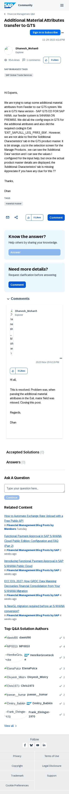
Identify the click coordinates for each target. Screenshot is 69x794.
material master (13, 203)
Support (52, 775)
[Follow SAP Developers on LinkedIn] (44, 745)
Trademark (17, 775)
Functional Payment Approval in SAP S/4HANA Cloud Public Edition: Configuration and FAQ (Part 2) (33, 541)
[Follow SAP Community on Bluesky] (31, 745)
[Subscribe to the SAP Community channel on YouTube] (37, 745)
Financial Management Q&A (21, 14)
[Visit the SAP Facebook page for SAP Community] (25, 745)
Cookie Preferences (17, 785)
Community (25, 5)
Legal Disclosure (51, 765)
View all (9, 725)
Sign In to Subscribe (45, 32)
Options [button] (62, 32)
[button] (46, 60)
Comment (56, 217)
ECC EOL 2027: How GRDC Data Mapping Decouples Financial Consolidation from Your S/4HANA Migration (32, 586)
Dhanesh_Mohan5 (27, 48)
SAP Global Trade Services (19, 75)
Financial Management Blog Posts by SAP (33, 550)
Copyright (17, 765)
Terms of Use (51, 756)
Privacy (17, 756)
